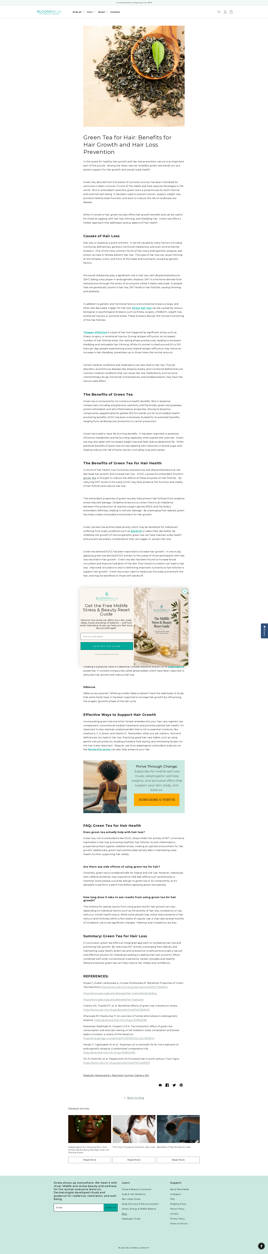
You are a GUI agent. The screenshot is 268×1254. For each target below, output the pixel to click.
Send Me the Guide (107, 646)
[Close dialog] (184, 591)
